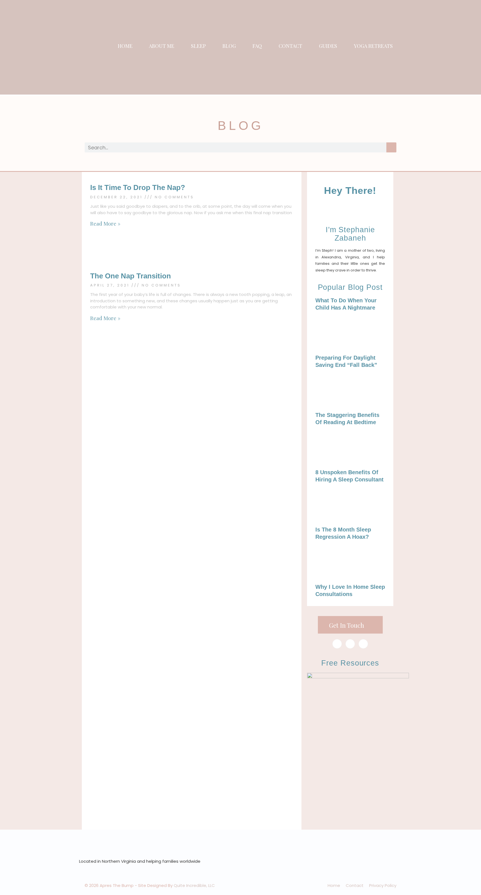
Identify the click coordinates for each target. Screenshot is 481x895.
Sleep (198, 46)
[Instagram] (350, 644)
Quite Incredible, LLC (194, 885)
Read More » (105, 223)
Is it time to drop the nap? (137, 187)
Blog (229, 46)
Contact (290, 46)
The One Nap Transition (130, 276)
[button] (414, 47)
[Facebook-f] (337, 644)
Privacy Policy (382, 885)
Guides (328, 46)
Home (125, 46)
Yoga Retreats (373, 46)
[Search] (391, 147)
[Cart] (427, 47)
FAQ (257, 46)
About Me (161, 46)
